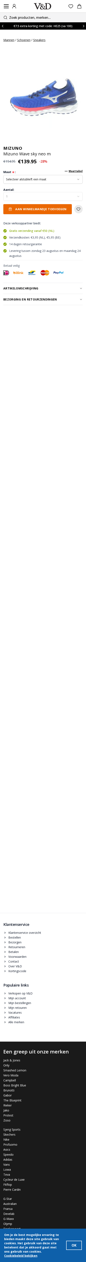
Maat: (9, 172)
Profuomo (10, 1144)
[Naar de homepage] (42, 6)
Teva (6, 1175)
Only (6, 1065)
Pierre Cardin (12, 1190)
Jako (6, 1110)
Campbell (9, 1080)
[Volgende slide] (83, 26)
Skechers (9, 1134)
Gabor (7, 1095)
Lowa (7, 1169)
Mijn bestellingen (19, 1003)
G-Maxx (8, 1219)
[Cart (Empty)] (79, 6)
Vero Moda (10, 1075)
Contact (13, 961)
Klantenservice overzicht (24, 933)
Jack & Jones (11, 1060)
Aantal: (8, 190)
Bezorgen (15, 942)
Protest (8, 1115)
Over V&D (15, 966)
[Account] (14, 6)
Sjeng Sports (11, 1129)
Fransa (8, 1209)
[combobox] (43, 17)
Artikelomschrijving (20, 288)
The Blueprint (12, 1100)
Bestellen (14, 937)
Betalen (13, 952)
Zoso (6, 1120)
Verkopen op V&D (20, 993)
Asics (6, 1149)
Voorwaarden (17, 957)
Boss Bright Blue (14, 1085)
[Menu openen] (6, 6)
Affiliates (14, 1017)
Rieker (7, 1105)
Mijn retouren (17, 1008)
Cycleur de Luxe (14, 1180)
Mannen (8, 40)
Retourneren (16, 947)
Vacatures (15, 1012)
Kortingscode (17, 971)
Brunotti (8, 1090)
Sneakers (39, 40)
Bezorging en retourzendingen (30, 299)
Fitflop (7, 1185)
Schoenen (23, 40)
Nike (6, 1139)
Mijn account (17, 998)
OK (74, 1245)
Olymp (7, 1224)
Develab (8, 1214)
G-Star (7, 1199)
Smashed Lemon (14, 1070)
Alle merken (16, 1022)
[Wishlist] (71, 6)
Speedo (8, 1154)
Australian (10, 1204)
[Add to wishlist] (78, 209)
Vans (6, 1164)
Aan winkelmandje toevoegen (40, 209)
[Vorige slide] (2, 26)
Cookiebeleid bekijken (20, 1256)
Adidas (7, 1159)
